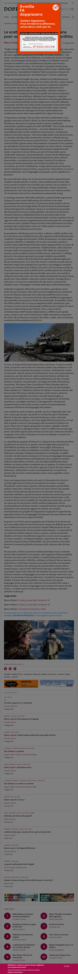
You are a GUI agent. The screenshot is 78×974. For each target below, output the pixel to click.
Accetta (66, 966)
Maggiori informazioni (15, 972)
